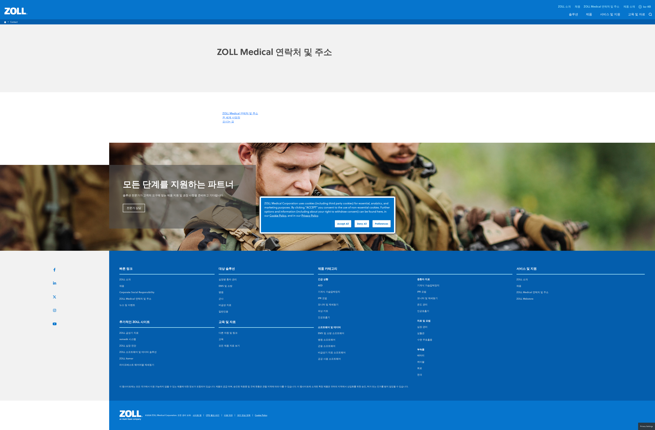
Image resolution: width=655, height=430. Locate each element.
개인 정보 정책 (243, 415)
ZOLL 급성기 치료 (129, 333)
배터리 (420, 355)
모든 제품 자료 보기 (229, 345)
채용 (577, 6)
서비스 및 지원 (610, 14)
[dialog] (327, 215)
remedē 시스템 (127, 339)
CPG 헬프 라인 (212, 415)
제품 (589, 14)
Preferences (381, 223)
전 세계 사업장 (231, 117)
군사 (221, 298)
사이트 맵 (197, 415)
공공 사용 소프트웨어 (329, 359)
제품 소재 (629, 6)
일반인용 (223, 311)
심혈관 (420, 333)
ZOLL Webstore (524, 298)
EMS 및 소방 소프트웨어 (331, 333)
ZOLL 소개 (125, 279)
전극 (419, 374)
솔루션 (573, 14)
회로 (419, 368)
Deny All (362, 223)
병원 (221, 292)
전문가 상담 (134, 208)
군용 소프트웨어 (326, 346)
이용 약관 (228, 415)
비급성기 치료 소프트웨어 (332, 352)
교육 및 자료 (636, 14)
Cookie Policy (261, 415)
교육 (221, 339)
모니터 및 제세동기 (328, 304)
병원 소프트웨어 (326, 339)
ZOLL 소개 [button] (564, 6)
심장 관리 (422, 327)
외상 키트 (323, 311)
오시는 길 (228, 121)
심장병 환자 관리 (228, 279)
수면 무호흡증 (424, 339)
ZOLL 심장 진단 (127, 345)
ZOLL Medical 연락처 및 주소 (240, 113)
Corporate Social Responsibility (136, 292)
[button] (645, 7)
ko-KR (647, 7)
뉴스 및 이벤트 (127, 305)
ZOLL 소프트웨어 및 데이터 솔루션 (138, 352)
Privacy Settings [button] (646, 426)
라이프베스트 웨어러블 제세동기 (136, 364)
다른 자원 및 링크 (228, 333)
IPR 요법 (322, 298)
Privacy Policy (309, 215)
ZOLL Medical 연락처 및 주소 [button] (602, 6)
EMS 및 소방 (225, 286)
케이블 (420, 362)
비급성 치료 (225, 305)
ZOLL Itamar (126, 358)
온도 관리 (422, 304)
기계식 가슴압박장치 (329, 291)
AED (320, 285)
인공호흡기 (324, 317)
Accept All (343, 223)
